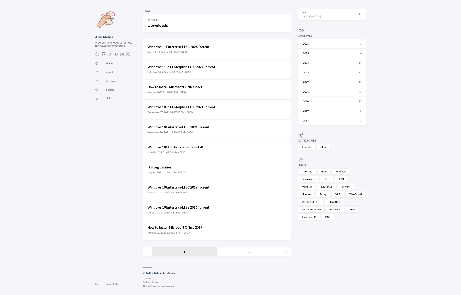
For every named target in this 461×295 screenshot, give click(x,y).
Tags (302, 165)
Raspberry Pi (309, 217)
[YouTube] (116, 55)
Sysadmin (335, 209)
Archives (305, 35)
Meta (324, 146)
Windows (340, 171)
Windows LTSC (310, 201)
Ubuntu (306, 194)
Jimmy (171, 286)
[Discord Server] (97, 55)
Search (305, 12)
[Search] (360, 14)
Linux (327, 179)
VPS (337, 194)
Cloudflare (334, 201)
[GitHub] (103, 55)
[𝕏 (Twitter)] (128, 55)
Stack (153, 286)
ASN (341, 179)
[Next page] (286, 251)
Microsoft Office (311, 209)
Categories (307, 140)
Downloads (308, 179)
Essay (323, 194)
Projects (307, 146)
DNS (327, 217)
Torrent (346, 186)
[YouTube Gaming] (122, 55)
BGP (352, 209)
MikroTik (307, 186)
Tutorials (307, 171)
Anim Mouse (104, 37)
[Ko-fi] (109, 55)
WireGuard (355, 194)
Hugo (155, 282)
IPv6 (323, 171)
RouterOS (327, 186)
